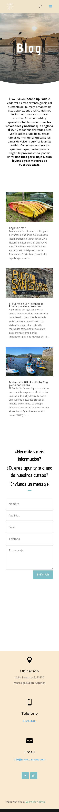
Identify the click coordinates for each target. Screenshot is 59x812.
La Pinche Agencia (35, 801)
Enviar (43, 574)
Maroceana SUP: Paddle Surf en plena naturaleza (28, 384)
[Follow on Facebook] (25, 775)
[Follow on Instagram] (33, 775)
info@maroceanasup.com (29, 759)
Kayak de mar (17, 228)
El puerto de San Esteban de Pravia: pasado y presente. (26, 305)
